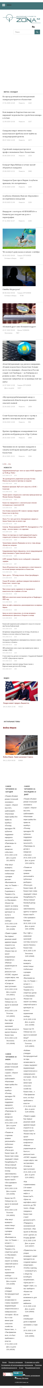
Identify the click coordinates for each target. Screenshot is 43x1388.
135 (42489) (10, 1284)
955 (29, 422)
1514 (15, 636)
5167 (19, 388)
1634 (15, 531)
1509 (15, 610)
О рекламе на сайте (32, 1362)
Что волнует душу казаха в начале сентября (21, 252)
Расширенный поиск (32, 1368)
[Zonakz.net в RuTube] (34, 28)
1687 (15, 564)
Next (37, 690)
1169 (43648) (29, 956)
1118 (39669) (29, 1312)
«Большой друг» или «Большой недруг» (19, 327)
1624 (15, 547)
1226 (30, 221)
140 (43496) (10, 1194)
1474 (15, 602)
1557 (15, 523)
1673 (15, 577)
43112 (20, 707)
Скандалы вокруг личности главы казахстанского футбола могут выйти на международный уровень (20, 134)
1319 (15, 653)
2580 (30, 171)
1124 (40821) (29, 1177)
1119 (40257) (29, 1246)
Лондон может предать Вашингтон (16, 703)
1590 (15, 491)
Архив (4, 1362)
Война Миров (9, 728)
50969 (20, 760)
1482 (15, 669)
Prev (6, 690)
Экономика (8, 333)
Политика (9, 1013)
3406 (30, 438)
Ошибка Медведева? (11, 289)
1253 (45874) (29, 863)
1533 (15, 539)
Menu (9, 5)
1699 (30, 406)
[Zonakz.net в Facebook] (18, 28)
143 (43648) (10, 1043)
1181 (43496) (29, 929)
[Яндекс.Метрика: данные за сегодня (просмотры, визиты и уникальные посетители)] (21, 1378)
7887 (17, 333)
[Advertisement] (21, 60)
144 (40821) (10, 995)
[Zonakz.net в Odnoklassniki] (27, 28)
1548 (15, 618)
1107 (30, 121)
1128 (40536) (29, 1112)
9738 (21, 295)
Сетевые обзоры (10, 258)
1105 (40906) (29, 1336)
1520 (15, 644)
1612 (15, 572)
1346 (30, 456)
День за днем (9, 388)
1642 (15, 483)
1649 (15, 628)
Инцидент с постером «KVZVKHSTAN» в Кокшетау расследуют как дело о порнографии (20, 214)
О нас (21, 1368)
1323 (30, 155)
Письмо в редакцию (15, 1362)
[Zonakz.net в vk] (30, 28)
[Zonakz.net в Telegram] (24, 28)
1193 (30, 202)
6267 (21, 258)
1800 (15, 507)
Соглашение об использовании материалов (17, 1365)
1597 (15, 515)
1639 (15, 594)
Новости (22, 103)
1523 (15, 499)
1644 (15, 556)
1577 (30, 140)
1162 (30, 103)
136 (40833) (10, 1215)
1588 (15, 660)
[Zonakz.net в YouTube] (21, 28)
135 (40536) (10, 1349)
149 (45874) (10, 1128)
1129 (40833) (29, 1046)
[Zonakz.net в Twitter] (15, 28)
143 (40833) (10, 1016)
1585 (15, 586)
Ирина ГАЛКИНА (23, 330)
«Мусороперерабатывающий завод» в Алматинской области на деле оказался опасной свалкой (19, 400)
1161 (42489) (29, 1025)
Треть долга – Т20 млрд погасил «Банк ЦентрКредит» (21, 575)
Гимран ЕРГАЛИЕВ (24, 255)
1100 (30, 187)
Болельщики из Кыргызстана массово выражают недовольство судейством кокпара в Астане (22, 115)
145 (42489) (10, 929)
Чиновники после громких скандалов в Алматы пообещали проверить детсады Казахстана (19, 450)
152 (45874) (10, 860)
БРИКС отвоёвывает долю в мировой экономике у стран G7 (30, 1322)
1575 (15, 475)
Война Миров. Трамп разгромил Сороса (18, 757)
